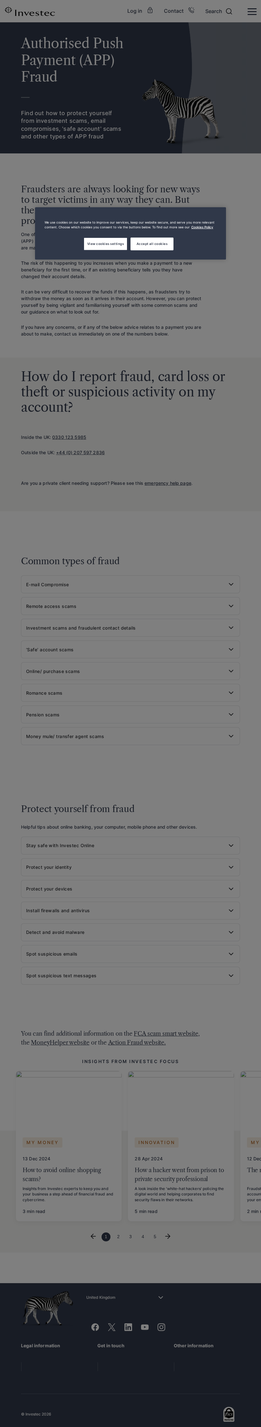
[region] (130, 233)
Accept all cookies (152, 244)
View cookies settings (105, 244)
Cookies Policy (202, 227)
